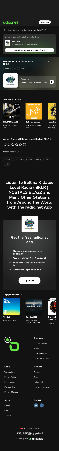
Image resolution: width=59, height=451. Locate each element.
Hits (14, 68)
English (7, 159)
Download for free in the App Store (29, 50)
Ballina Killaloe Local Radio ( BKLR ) (34, 83)
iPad (6, 411)
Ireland (29, 159)
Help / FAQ (38, 382)
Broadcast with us (41, 358)
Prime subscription (42, 387)
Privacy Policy (10, 377)
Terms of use (9, 372)
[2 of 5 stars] (9, 145)
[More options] (54, 62)
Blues (7, 68)
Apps (36, 377)
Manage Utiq (9, 387)
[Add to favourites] (47, 62)
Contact (37, 372)
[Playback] (52, 82)
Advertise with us (41, 353)
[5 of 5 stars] (20, 145)
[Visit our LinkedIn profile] (36, 405)
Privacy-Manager (11, 392)
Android (7, 416)
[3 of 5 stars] (13, 145)
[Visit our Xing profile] (42, 405)
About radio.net (40, 344)
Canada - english (31, 428)
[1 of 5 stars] (5, 145)
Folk (22, 68)
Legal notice (9, 382)
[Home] (4, 30)
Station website (9, 152)
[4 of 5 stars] (17, 145)
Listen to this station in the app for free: (22, 37)
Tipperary (18, 159)
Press (36, 348)
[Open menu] (55, 22)
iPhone (7, 406)
